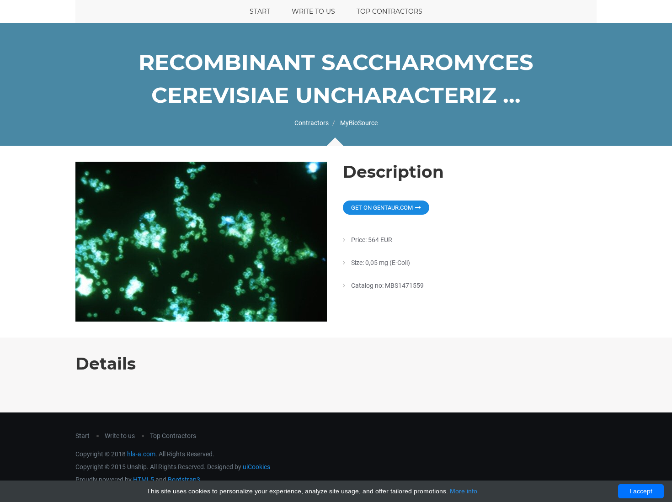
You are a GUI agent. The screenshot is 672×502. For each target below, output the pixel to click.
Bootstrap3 (184, 479)
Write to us (313, 11)
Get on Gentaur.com (382, 207)
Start (260, 11)
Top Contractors (389, 11)
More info (463, 491)
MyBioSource (359, 123)
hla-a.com (141, 454)
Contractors (311, 123)
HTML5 (143, 479)
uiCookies (256, 466)
